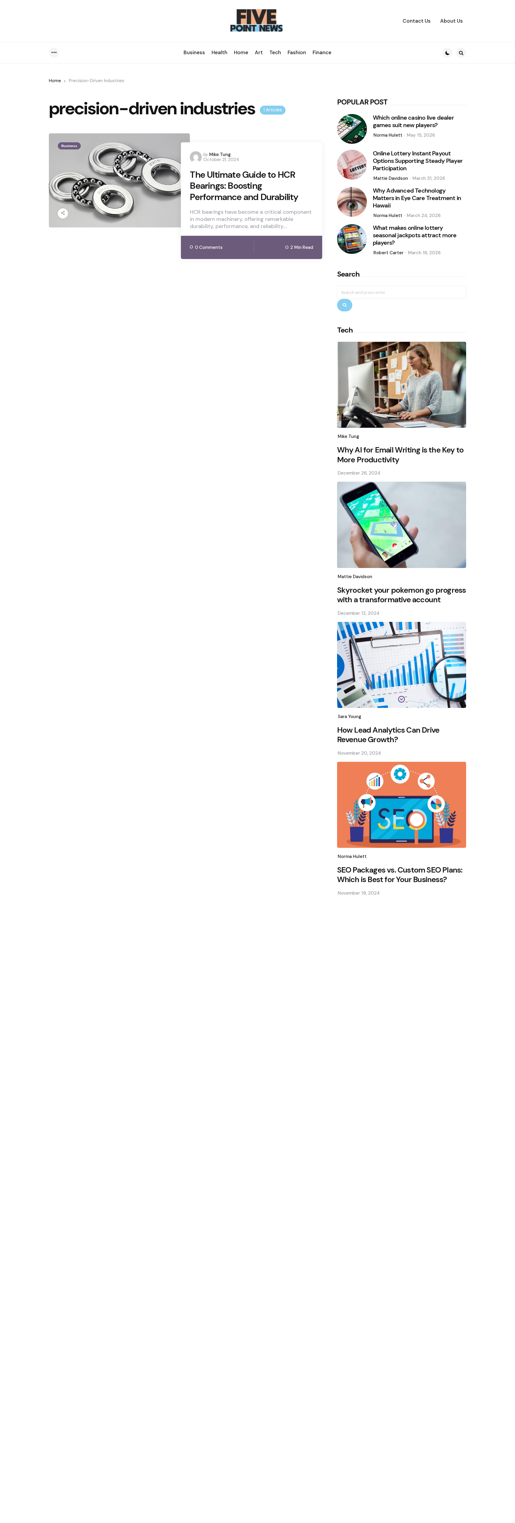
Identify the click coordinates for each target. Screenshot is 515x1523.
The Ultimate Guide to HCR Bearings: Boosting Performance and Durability (244, 186)
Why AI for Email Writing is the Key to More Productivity (400, 454)
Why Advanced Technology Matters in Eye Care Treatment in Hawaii (417, 198)
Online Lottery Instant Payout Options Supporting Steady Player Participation (418, 161)
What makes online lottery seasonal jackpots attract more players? (415, 235)
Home (55, 81)
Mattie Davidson (390, 178)
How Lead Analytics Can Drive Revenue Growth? (388, 735)
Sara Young (349, 717)
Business (69, 145)
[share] (63, 213)
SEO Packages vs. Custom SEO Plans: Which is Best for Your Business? (400, 874)
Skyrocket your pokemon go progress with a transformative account (401, 595)
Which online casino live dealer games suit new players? (413, 121)
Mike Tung (220, 154)
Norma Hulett (387, 135)
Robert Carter (388, 253)
